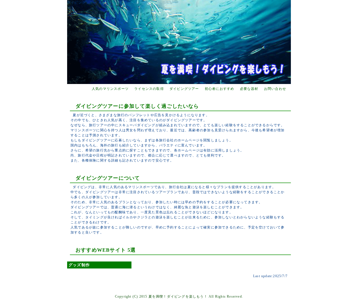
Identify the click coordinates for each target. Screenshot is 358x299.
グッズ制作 (79, 265)
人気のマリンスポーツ (110, 89)
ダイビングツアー (184, 89)
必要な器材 (249, 89)
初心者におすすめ (219, 89)
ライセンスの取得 (149, 89)
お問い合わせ (275, 89)
